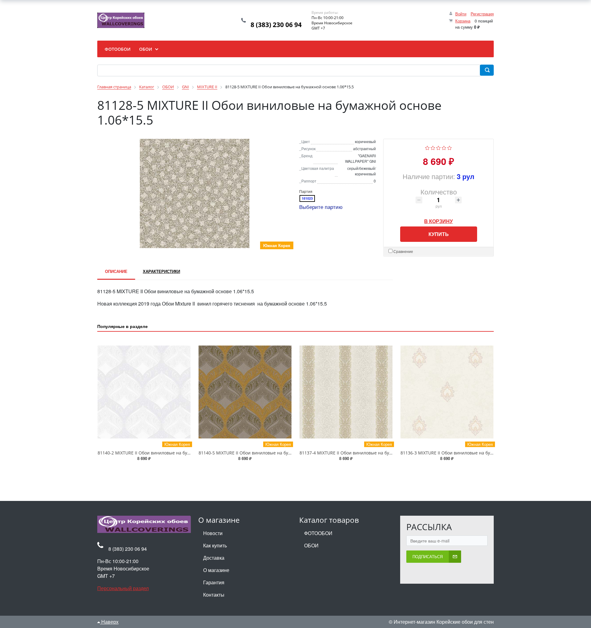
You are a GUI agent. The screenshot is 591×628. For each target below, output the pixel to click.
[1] (427, 147)
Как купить (215, 545)
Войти (460, 14)
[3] (438, 147)
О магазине (216, 570)
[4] (444, 147)
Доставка (213, 557)
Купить (438, 234)
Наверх (109, 621)
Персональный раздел (123, 588)
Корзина (462, 21)
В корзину (438, 220)
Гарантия (213, 582)
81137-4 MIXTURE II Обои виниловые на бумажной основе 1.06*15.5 (371, 453)
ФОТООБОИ (318, 533)
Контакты (213, 594)
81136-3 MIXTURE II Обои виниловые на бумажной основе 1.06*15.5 (472, 453)
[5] (449, 147)
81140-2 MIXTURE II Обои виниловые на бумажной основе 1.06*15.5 (169, 453)
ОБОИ (311, 545)
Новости (213, 533)
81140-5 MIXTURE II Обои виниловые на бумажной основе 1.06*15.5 (270, 453)
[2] (433, 147)
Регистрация (482, 14)
